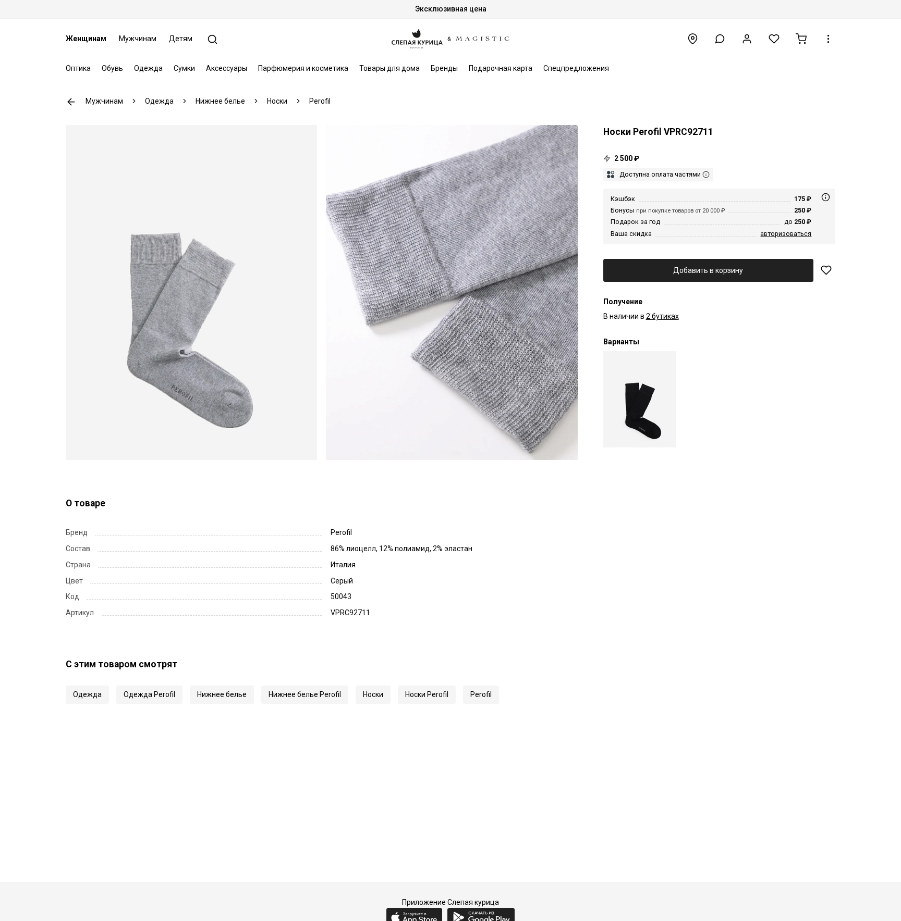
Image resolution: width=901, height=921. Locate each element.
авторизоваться (785, 234)
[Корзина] (801, 39)
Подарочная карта (500, 68)
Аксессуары (226, 68)
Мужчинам (137, 38)
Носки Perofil (426, 694)
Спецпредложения (576, 68)
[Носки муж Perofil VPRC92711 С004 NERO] (639, 399)
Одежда (148, 68)
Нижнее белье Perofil (305, 694)
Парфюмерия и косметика (303, 68)
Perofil (481, 694)
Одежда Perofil (149, 694)
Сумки (184, 68)
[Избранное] (774, 39)
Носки (373, 694)
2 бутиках (662, 316)
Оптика (78, 68)
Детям (180, 38)
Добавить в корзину (708, 270)
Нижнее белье (222, 694)
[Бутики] (692, 39)
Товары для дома (389, 68)
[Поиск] (212, 39)
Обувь (112, 68)
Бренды (444, 68)
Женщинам (86, 38)
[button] (720, 39)
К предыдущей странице (71, 101)
